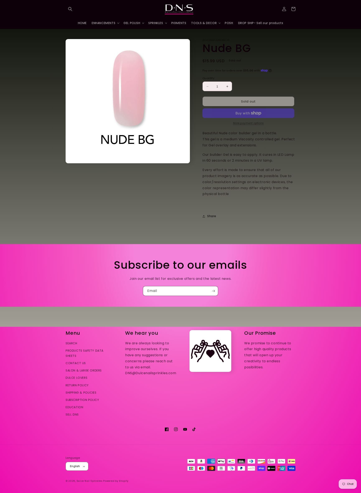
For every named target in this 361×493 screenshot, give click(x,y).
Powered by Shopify (115, 481)
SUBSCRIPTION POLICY (82, 400)
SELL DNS (72, 414)
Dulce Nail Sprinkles (90, 481)
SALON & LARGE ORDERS (84, 370)
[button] (70, 9)
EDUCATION (74, 407)
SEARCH (71, 343)
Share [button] (211, 216)
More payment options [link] (248, 123)
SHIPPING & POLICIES (81, 392)
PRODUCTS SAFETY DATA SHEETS (84, 353)
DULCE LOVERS (76, 378)
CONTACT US (76, 363)
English (75, 466)
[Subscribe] (213, 291)
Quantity (208, 78)
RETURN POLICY (77, 385)
